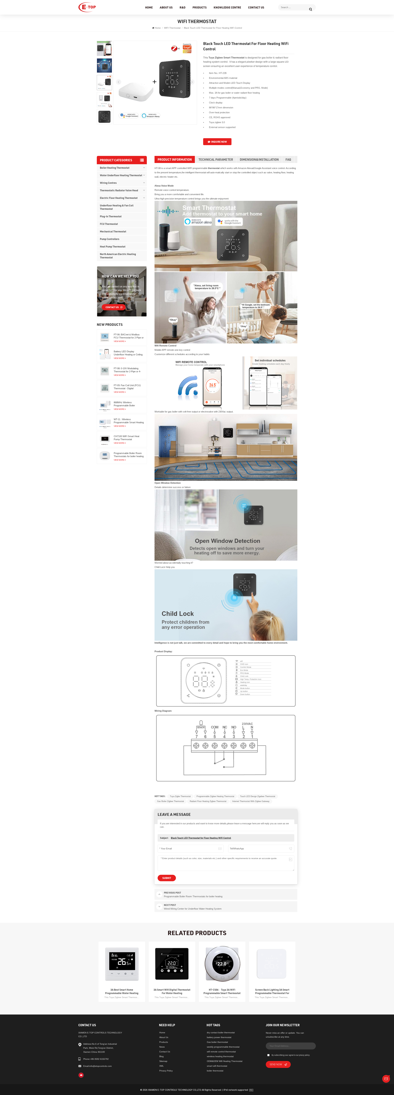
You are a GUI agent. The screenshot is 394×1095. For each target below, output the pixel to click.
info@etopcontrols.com (97, 1066)
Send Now (276, 1064)
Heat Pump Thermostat (112, 246)
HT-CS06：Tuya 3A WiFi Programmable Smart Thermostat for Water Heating (172, 991)
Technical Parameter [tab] (216, 159)
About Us (166, 7)
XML (161, 1066)
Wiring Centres (108, 182)
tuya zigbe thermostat (180, 796)
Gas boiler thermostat (217, 1042)
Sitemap (163, 1061)
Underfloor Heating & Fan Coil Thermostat (116, 207)
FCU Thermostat (109, 223)
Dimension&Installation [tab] (259, 159)
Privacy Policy (166, 1070)
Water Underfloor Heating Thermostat (121, 175)
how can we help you (120, 276)
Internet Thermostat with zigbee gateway (250, 801)
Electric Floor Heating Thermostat (119, 197)
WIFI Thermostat (172, 28)
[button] (192, 82)
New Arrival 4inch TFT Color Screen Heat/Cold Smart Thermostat (272, 991)
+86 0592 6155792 (96, 1059)
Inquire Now (219, 141)
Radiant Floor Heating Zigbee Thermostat (208, 801)
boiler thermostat (215, 1070)
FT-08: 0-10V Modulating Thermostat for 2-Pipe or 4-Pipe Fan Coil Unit (127, 370)
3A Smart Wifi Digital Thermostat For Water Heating (121, 991)
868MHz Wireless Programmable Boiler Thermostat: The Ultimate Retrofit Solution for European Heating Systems (128, 404)
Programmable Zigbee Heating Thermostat (215, 796)
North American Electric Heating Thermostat (118, 255)
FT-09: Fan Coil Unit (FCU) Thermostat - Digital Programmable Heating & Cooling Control (127, 387)
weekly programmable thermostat (223, 1047)
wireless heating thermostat (220, 1056)
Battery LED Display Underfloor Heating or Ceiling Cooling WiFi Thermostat (128, 353)
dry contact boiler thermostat (221, 1032)
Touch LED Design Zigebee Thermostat (257, 796)
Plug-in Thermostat (111, 216)
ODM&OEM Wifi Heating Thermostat (224, 1061)
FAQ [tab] (288, 159)
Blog (161, 1056)
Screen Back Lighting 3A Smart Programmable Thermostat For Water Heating (222, 991)
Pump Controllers (109, 239)
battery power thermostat (219, 1037)
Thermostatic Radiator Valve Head (119, 190)
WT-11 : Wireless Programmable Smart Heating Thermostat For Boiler (129, 421)
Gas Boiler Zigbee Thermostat (170, 801)
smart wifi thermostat (217, 1066)
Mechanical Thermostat (113, 231)
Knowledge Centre (227, 7)
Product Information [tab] (175, 159)
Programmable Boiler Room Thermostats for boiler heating (129, 455)
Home (149, 7)
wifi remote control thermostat (221, 1051)
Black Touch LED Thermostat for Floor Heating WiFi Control (201, 837)
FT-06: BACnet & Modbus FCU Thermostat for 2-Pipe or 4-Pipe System (129, 336)
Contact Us (256, 7)
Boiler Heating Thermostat (114, 167)
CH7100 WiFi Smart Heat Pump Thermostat (126, 438)
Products (200, 7)
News (162, 1047)
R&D (182, 7)
